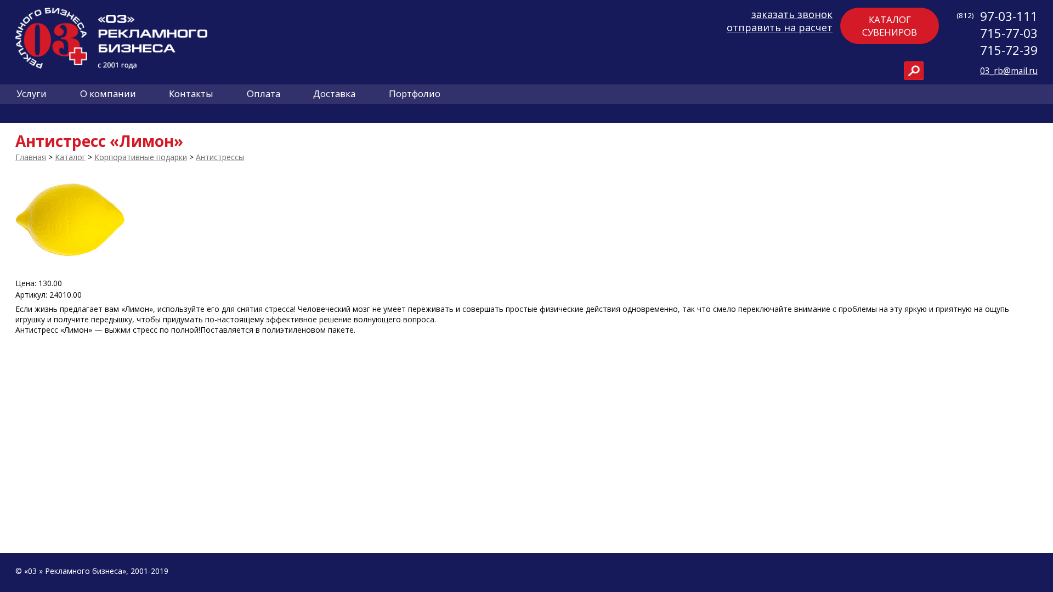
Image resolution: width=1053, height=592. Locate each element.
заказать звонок (792, 14)
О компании (108, 93)
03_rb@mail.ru (1009, 71)
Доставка (334, 93)
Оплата (263, 93)
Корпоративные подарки (140, 157)
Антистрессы (220, 157)
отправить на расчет (780, 27)
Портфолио (414, 93)
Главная (30, 157)
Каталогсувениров (889, 25)
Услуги (31, 93)
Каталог (70, 157)
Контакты (191, 93)
